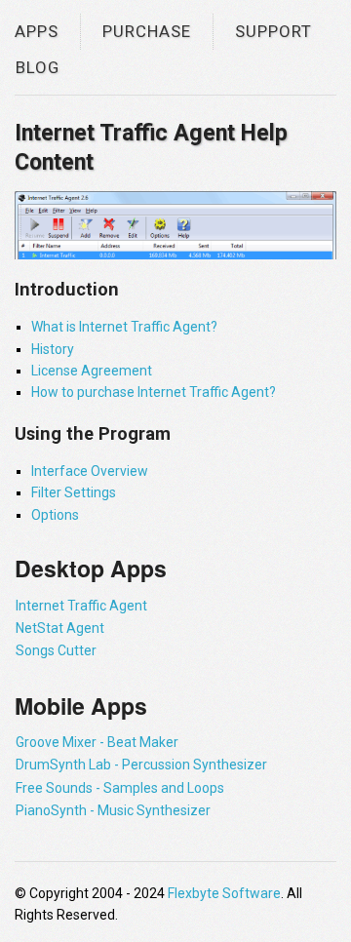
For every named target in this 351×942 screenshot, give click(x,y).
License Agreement (91, 370)
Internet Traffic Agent (81, 605)
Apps (36, 31)
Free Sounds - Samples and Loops (120, 788)
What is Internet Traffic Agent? (124, 326)
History (52, 349)
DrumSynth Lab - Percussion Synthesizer (141, 764)
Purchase (146, 31)
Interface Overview (89, 471)
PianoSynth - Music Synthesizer (113, 810)
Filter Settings (73, 492)
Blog (37, 67)
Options (55, 515)
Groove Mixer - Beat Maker (97, 742)
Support (273, 31)
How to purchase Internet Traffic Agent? (153, 392)
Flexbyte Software (224, 893)
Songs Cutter (56, 650)
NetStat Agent (60, 628)
